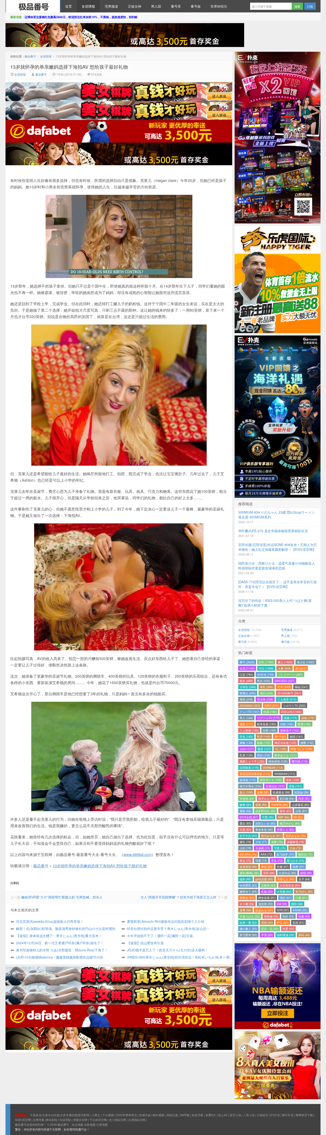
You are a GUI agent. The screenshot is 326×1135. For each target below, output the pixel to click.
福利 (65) (245, 879)
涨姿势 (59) (265, 904)
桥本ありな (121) (285, 755)
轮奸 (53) (288, 916)
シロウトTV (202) (294, 705)
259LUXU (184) (291, 712)
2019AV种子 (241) (289, 693)
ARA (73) (267, 854)
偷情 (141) (296, 736)
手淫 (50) (267, 935)
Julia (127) (246, 749)
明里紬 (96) (301, 792)
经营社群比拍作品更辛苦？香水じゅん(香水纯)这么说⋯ (168, 928)
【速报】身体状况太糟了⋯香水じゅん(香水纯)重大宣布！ (59, 935)
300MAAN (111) (284, 774)
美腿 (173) (290, 718)
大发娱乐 (262, 1115)
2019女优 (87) (249, 817)
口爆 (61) (301, 898)
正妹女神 (134, 6)
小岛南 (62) (284, 891)
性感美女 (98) (281, 792)
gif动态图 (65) (264, 879)
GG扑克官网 (23, 1120)
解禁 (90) (245, 805)
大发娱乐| (36, 1115)
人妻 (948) (284, 668)
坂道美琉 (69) (248, 867)
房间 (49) (304, 935)
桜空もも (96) (267, 798)
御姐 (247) (301, 687)
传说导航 (65, 1120)
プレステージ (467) (290, 674)
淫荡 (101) (295, 786)
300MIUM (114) (273, 767)
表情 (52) (267, 922)
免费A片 (210, 1115)
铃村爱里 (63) (248, 885)
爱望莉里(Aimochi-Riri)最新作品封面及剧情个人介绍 (165, 921)
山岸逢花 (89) (300, 805)
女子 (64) (304, 879)
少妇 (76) (245, 848)
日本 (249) (284, 687)
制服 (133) (263, 743)
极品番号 (32, 6)
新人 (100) (246, 792)
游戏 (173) (308, 718)
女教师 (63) (268, 885)
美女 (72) (245, 860)
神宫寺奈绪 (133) (285, 743)
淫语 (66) (269, 873)
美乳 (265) (266, 687)
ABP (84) (283, 817)
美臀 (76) (277, 842)
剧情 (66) (306, 873)
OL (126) (280, 749)
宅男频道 (111, 6)
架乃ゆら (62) (304, 891)
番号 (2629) (247, 662)
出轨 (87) (301, 811)
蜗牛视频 (158, 1115)
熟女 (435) (263, 681)
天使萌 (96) (247, 798)
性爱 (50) (288, 929)
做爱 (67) (298, 867)
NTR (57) (283, 910)
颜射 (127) (264, 749)
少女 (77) (261, 842)
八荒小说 (249, 1115)
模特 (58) (297, 904)
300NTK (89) (279, 805)
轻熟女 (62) (247, 898)
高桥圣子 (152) (289, 730)
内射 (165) (287, 724)
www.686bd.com (137, 854)
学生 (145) (246, 736)
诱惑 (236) (246, 699)
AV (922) (300, 668)
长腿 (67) (283, 867)
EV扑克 (275, 1115)
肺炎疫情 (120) (278, 761)
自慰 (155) (269, 730)
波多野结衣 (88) (265, 811)
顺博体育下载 (304, 1115)
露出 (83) (245, 823)
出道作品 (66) (287, 873)
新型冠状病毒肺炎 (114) (255, 774)
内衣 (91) (304, 798)
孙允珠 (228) (265, 699)
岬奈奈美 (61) (267, 898)
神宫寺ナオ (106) (271, 780)
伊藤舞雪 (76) (295, 842)
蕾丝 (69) (267, 867)
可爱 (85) (268, 817)
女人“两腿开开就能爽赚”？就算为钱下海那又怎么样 (178, 897)
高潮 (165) (304, 724)
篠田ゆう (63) (248, 891)
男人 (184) (246, 718)
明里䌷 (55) (271, 916)
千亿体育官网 (98, 1120)
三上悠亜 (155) (249, 730)
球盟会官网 (80, 1120)
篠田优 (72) (305, 854)
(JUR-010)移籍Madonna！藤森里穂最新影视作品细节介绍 (59, 957)
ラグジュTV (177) (268, 718)
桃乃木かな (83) (290, 823)
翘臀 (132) (307, 743)
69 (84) (298, 817)
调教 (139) (246, 743)
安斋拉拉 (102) (275, 786)
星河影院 (83, 1115)
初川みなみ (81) (271, 836)
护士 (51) (283, 922)
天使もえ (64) (285, 879)
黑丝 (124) (263, 755)
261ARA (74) (248, 854)
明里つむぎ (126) (301, 749)
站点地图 (77, 1124)
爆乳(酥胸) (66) (249, 873)
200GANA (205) (250, 705)
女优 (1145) (247, 668)
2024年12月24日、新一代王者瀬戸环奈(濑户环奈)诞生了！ (60, 942)
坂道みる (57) (264, 910)
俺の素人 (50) (248, 929)
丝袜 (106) (292, 780)
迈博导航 (38, 1120)
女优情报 (88, 6)
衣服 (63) (267, 891)
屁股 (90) (261, 805)
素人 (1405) (285, 662)
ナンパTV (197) (249, 712)
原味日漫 (172, 1115)
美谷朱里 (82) (264, 829)
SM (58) (282, 904)
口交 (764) (246, 674)
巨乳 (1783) (266, 662)
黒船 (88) (245, 811)
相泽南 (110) (248, 780)
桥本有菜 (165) (266, 724)
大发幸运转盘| (51, 1115)
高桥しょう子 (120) (252, 761)
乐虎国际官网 (136, 1120)
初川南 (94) (287, 798)
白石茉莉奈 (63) (290, 885)
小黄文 (96, 1115)
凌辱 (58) (245, 910)
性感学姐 (145, 1115)
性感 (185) (270, 712)
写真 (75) (280, 848)
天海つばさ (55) (250, 916)
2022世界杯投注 (126, 1115)
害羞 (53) (304, 916)
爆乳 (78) (245, 842)
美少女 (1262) (306, 662)
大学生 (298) (248, 687)
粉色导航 (197, 1115)
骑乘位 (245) (248, 693)
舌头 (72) (277, 860)
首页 (68, 6)
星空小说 (235, 1115)
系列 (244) (266, 693)
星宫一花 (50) (270, 929)
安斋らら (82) (285, 829)
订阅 (310, 6)
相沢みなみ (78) (295, 836)
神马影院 (51, 1120)
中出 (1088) (266, 668)
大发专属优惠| (69, 1115)
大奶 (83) (245, 829)
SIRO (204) (271, 705)
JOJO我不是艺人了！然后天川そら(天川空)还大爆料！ (167, 950)
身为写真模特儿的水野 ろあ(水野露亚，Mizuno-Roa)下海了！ (62, 950)
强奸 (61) (285, 898)
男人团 (156, 6)
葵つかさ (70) (295, 860)
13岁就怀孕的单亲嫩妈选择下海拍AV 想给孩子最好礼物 (69, 66)
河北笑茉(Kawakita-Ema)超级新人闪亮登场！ (50, 921)
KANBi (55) (300, 910)
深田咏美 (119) (249, 767)
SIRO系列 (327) (284, 681)
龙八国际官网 (117, 1120)
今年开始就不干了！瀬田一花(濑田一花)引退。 (161, 935)
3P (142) (280, 736)
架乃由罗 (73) (285, 854)
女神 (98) (263, 792)
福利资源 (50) (285, 935)
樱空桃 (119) (300, 761)
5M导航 (185, 1115)
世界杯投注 (218, 6)
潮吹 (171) (246, 724)
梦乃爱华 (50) (248, 935)
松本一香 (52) (248, 922)
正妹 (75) (295, 848)
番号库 (176, 6)
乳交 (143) (263, 736)
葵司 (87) (285, 811)
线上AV (222, 1115)
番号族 (196, 6)
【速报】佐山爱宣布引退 (145, 942)
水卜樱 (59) (247, 904)
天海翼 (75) (262, 848)
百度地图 (102, 1124)
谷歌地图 (89, 1124)
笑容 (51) (298, 922)
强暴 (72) (261, 860)
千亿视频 (108, 1115)
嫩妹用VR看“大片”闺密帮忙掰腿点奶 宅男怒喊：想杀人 (62, 897)
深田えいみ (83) (265, 823)
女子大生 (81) (248, 836)
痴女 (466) (246, 681)
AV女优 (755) (265, 674)
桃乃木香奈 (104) (251, 786)
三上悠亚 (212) (286, 699)
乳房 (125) (246, 755)
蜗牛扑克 (288, 1115)
